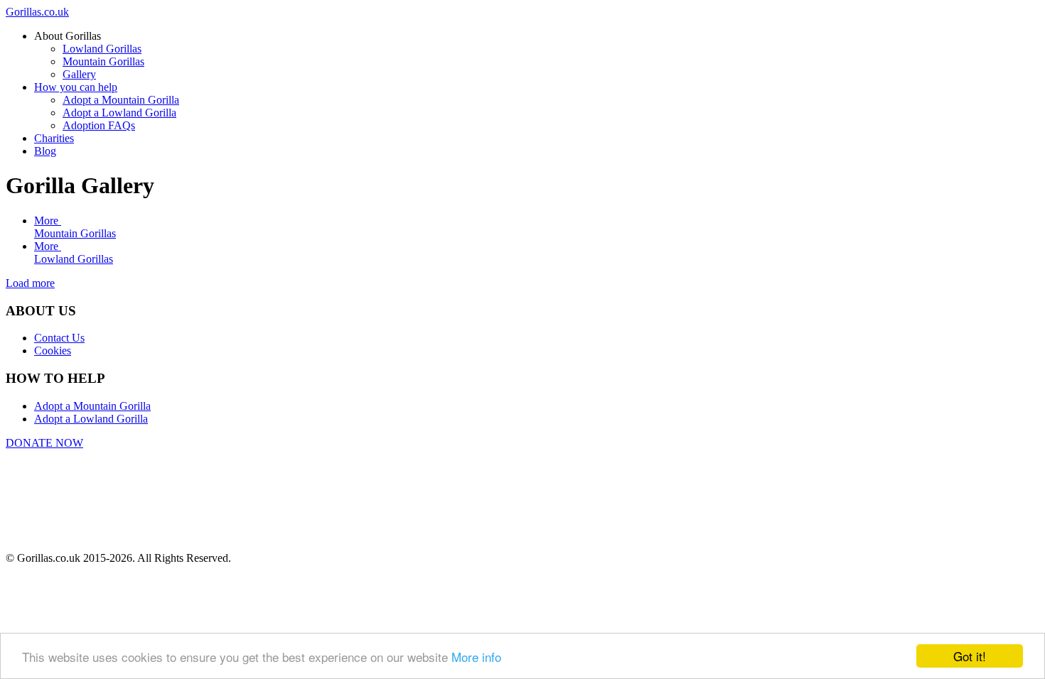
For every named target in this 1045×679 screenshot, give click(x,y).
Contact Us (59, 338)
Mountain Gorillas (75, 233)
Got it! (969, 656)
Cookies (52, 350)
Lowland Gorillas (73, 259)
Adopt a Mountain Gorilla (92, 406)
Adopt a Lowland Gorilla (91, 419)
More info (476, 657)
